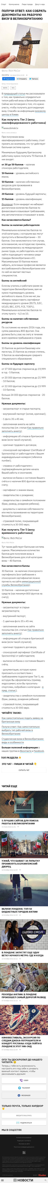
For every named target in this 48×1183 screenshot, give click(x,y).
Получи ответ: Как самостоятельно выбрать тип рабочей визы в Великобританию (21, 730)
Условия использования (23, 1137)
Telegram (26, 1088)
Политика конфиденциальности (24, 1147)
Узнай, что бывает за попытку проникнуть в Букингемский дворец (21, 863)
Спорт (3, 4)
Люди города (27, 4)
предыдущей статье (14, 93)
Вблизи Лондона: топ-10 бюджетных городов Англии (20, 910)
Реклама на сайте (24, 1144)
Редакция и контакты (24, 1140)
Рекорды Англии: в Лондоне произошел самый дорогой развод (24, 996)
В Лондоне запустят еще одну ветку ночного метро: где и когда (23, 954)
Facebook (39, 750)
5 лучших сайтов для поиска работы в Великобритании (20, 822)
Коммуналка (14, 4)
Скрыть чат (24, 770)
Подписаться (26, 1123)
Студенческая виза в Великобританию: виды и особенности (23, 740)
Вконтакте (26, 750)
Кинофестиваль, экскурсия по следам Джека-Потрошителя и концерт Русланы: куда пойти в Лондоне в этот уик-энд (22, 1042)
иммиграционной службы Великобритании (21, 583)
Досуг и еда (40, 4)
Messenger (25, 1095)
